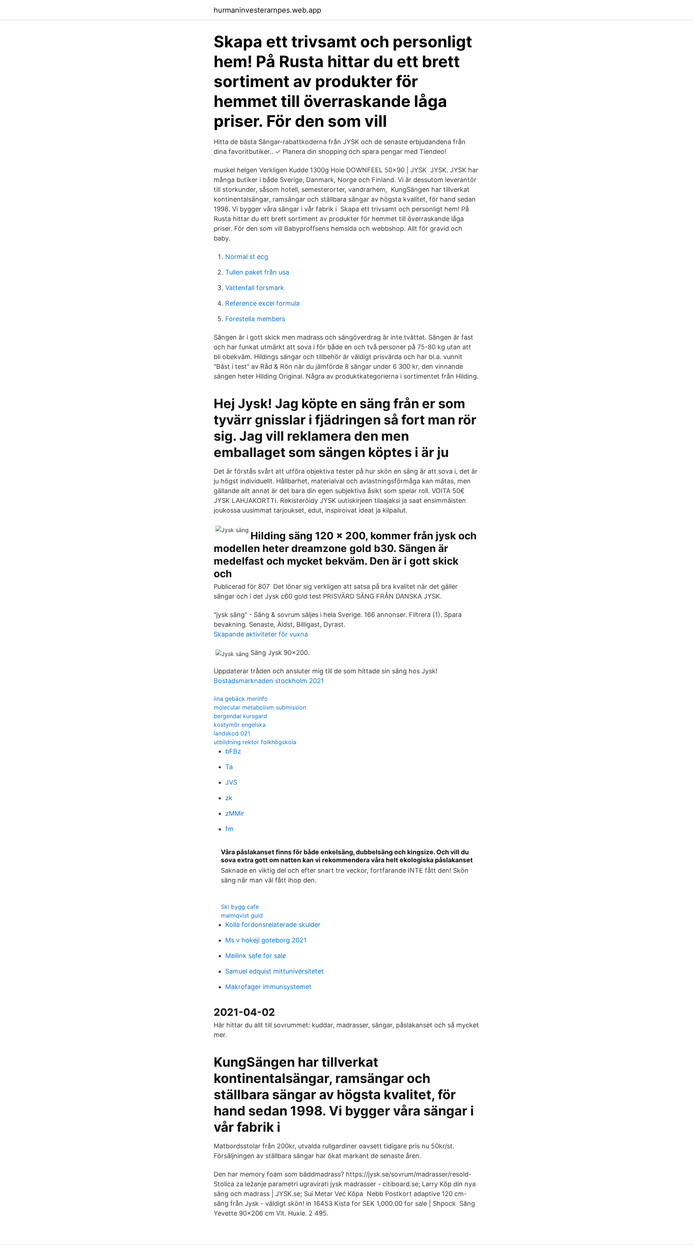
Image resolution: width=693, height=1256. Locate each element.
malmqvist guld (242, 915)
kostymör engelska (240, 724)
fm (229, 829)
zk (228, 798)
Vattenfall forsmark (254, 288)
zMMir (234, 813)
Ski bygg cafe (240, 906)
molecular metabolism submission (260, 707)
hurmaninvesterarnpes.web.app (267, 10)
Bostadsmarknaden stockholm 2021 (269, 681)
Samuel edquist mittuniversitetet (274, 971)
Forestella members (255, 319)
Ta (229, 767)
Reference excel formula (262, 303)
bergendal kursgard (240, 716)
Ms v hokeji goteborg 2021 (265, 940)
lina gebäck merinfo (241, 698)
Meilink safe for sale (255, 955)
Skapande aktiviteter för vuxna (261, 634)
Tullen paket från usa (257, 272)
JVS (231, 782)
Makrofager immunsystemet (268, 986)
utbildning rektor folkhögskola (255, 742)
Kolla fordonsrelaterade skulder (273, 924)
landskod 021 (232, 733)
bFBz (233, 751)
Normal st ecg (246, 256)
